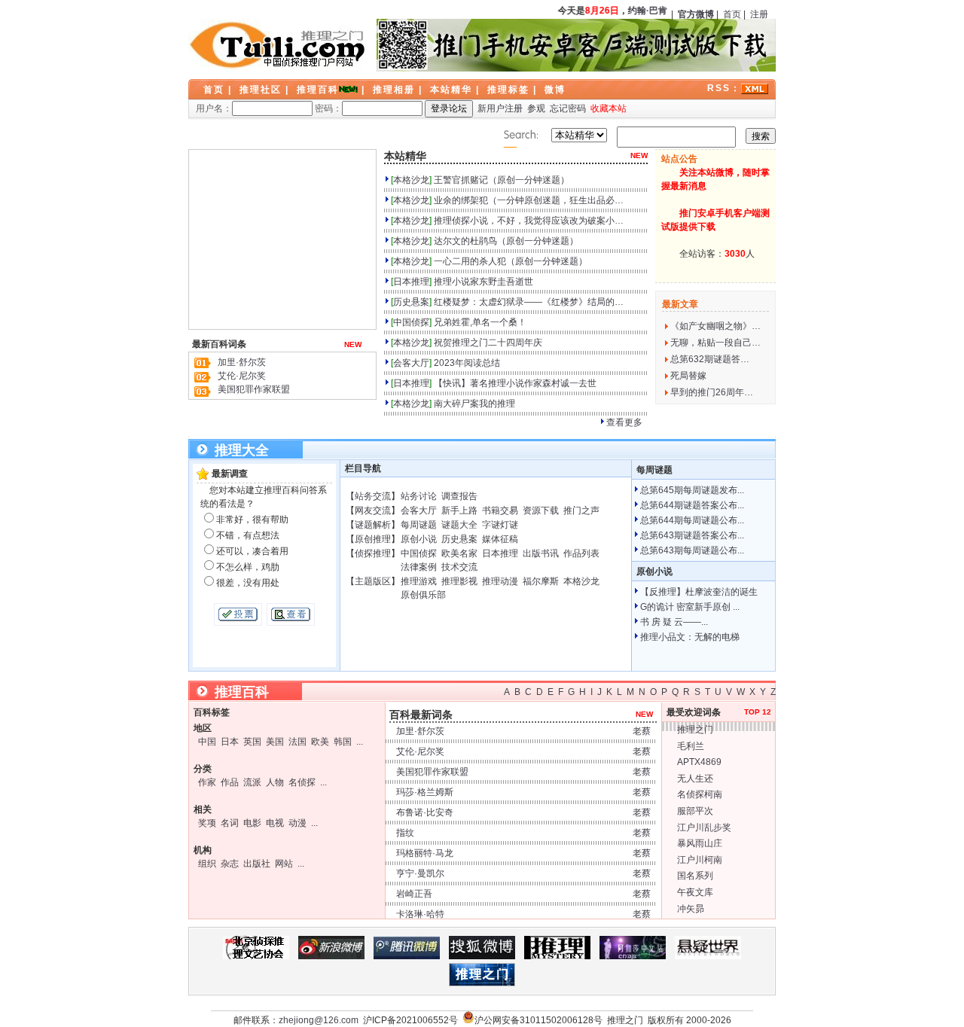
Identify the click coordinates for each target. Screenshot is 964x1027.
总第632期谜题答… (709, 359)
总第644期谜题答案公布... (692, 505)
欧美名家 (459, 553)
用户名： (214, 108)
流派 (252, 782)
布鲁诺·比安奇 (424, 812)
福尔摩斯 (541, 581)
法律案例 (419, 567)
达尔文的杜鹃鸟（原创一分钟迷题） (506, 241)
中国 (207, 741)
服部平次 (695, 811)
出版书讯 (541, 553)
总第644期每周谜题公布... (692, 520)
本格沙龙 (411, 180)
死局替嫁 (688, 375)
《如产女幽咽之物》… (715, 326)
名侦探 (302, 782)
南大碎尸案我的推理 (474, 403)
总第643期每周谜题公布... (692, 550)
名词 (230, 823)
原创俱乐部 (423, 595)
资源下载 (541, 510)
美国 (275, 741)
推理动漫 (500, 581)
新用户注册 (500, 108)
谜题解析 (373, 525)
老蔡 (642, 731)
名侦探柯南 (699, 794)
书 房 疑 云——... (674, 622)
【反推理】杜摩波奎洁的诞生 (699, 592)
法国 (297, 741)
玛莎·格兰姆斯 (424, 792)
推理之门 (695, 729)
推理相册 (394, 89)
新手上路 (459, 510)
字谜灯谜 (500, 525)
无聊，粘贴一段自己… (715, 342)
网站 (284, 863)
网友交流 (373, 510)
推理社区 (260, 89)
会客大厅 (411, 363)
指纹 (405, 832)
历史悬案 (411, 302)
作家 (207, 782)
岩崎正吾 (414, 893)
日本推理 (411, 281)
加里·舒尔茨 (242, 362)
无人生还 (695, 778)
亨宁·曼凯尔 (420, 873)
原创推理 (373, 539)
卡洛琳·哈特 (420, 914)
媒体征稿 (500, 539)
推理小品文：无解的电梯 (690, 637)
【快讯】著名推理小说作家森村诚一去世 (515, 383)
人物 (275, 782)
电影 (252, 823)
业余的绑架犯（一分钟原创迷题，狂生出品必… (529, 200)
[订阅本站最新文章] (754, 88)
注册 (759, 14)
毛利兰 (690, 746)
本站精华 (451, 89)
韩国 (343, 741)
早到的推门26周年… (711, 392)
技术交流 (459, 567)
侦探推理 (373, 553)
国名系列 (695, 875)
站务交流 (373, 496)
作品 (230, 782)
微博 (555, 89)
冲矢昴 (690, 909)
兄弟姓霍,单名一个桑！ (480, 322)
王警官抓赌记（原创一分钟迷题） (501, 180)
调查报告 (459, 496)
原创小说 (419, 539)
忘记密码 (568, 108)
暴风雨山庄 (699, 843)
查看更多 (624, 422)
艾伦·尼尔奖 (242, 375)
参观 (536, 108)
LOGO (278, 45)
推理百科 (318, 89)
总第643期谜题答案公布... (692, 535)
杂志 (230, 863)
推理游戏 (419, 581)
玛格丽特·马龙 (424, 853)
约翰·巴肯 (644, 10)
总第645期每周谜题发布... (692, 490)
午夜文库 (695, 892)
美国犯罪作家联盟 (254, 389)
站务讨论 (419, 496)
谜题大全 (459, 525)
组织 (207, 863)
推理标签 (508, 89)
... (359, 741)
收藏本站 (608, 108)
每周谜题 (419, 525)
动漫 (297, 823)
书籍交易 (500, 510)
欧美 (320, 741)
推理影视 (459, 581)
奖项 (207, 823)
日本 (230, 741)
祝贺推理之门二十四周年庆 (488, 342)
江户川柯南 (699, 860)
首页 (732, 14)
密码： (328, 108)
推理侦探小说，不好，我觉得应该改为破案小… (529, 220)
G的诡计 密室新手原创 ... (690, 607)
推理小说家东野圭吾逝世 (483, 281)
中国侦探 (411, 322)
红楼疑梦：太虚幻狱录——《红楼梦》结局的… (529, 302)
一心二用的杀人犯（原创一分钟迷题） (510, 261)
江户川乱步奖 (704, 827)
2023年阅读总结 (467, 363)
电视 (275, 823)
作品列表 (581, 553)
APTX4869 (699, 762)
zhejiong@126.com (318, 1020)
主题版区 (373, 581)
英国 (252, 741)
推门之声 (581, 510)
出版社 (256, 863)
